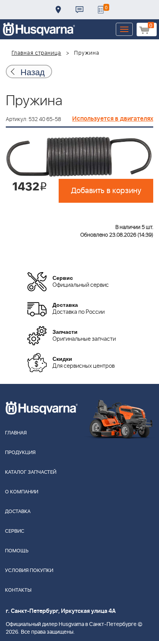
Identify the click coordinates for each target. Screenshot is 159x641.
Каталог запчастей (30, 472)
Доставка (58, 9)
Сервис (14, 531)
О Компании (21, 492)
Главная (16, 433)
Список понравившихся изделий (101, 9)
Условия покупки (29, 570)
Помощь (17, 551)
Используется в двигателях (112, 118)
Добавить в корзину (106, 191)
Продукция (20, 452)
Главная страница (36, 53)
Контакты (79, 9)
